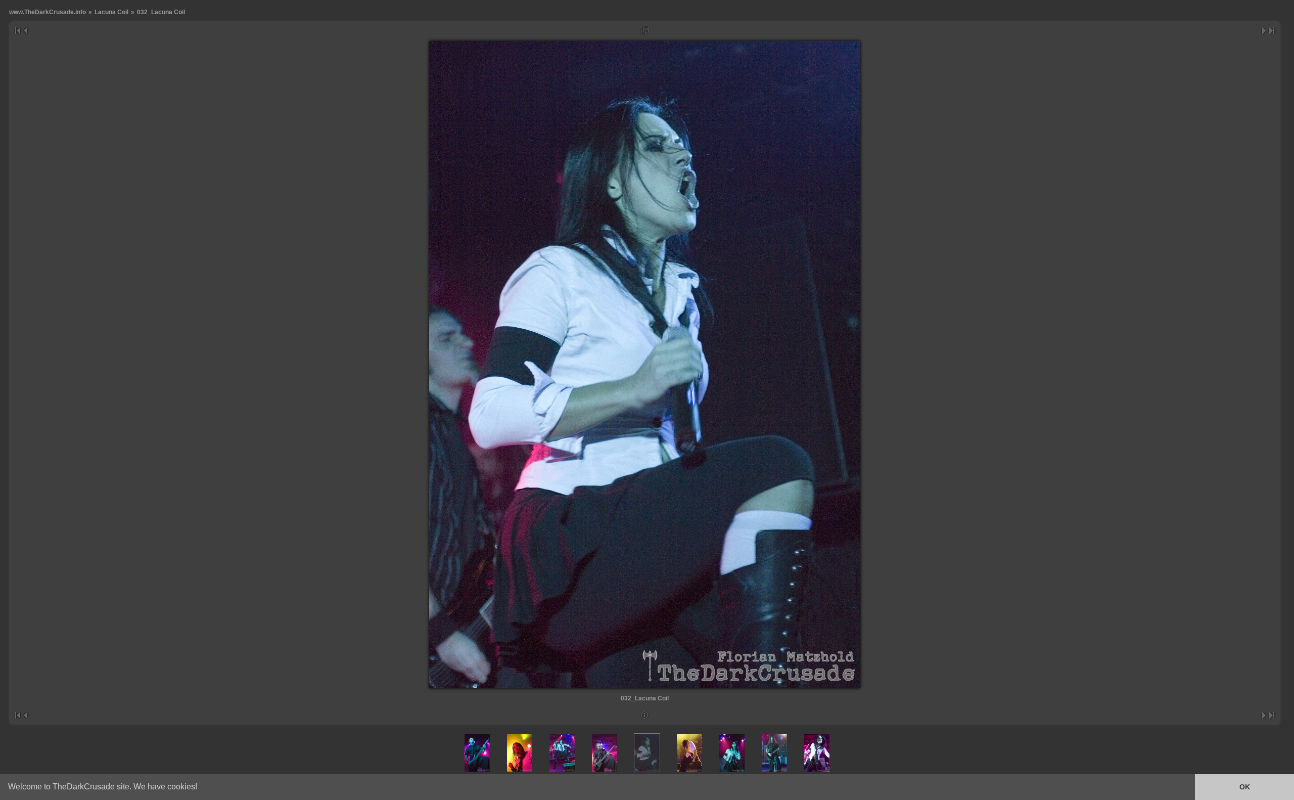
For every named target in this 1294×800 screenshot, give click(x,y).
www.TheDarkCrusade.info (47, 12)
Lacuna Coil (111, 12)
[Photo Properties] (645, 715)
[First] (17, 30)
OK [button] (1244, 787)
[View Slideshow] (645, 30)
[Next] (1264, 30)
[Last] (1272, 30)
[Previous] (25, 30)
